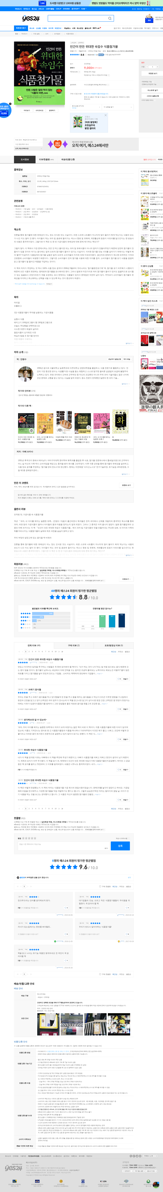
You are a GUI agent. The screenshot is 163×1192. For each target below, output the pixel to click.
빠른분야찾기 (21, 28)
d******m (33, 783)
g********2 (33, 662)
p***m (144, 306)
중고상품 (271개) (77, 107)
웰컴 (16, 34)
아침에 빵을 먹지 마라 (64, 437)
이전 (22, 651)
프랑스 (89, 123)
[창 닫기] (105, 115)
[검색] (110, 18)
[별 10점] (35, 838)
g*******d (33, 693)
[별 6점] (29, 838)
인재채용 (15, 1156)
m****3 (32, 753)
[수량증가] (157, 66)
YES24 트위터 (137, 1156)
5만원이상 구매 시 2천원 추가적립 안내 (109, 75)
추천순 (120, 652)
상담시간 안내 (151, 1171)
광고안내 (66, 1156)
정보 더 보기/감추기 (86, 55)
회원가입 (139, 9)
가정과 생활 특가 (29, 217)
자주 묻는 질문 (139, 1171)
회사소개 (8, 1156)
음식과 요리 (154, 235)
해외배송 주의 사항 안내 (153, 82)
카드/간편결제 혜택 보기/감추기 (108, 85)
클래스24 (88, 28)
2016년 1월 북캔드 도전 (149, 310)
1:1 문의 (66, 1051)
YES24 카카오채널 (131, 1156)
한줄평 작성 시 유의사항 (129, 838)
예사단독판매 (127, 28)
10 (56, 651)
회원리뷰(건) (93, 55)
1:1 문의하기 (128, 1171)
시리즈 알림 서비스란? (155, 100)
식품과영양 (70, 34)
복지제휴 (81, 1156)
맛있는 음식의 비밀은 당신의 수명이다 (35, 395)
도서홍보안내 (57, 1156)
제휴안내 (74, 1156)
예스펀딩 (80, 28)
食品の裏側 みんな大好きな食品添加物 (120, 51)
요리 (46, 34)
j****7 (122, 941)
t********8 (60, 941)
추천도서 (155, 28)
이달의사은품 (138, 28)
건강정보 (35, 212)
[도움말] (79, 72)
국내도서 (24, 34)
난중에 (143, 356)
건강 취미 (26, 212)
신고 (51, 662)
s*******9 (145, 352)
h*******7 (60, 968)
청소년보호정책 (46, 1156)
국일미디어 (82, 51)
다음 (59, 651)
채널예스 (67, 28)
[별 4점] (26, 838)
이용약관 (23, 1156)
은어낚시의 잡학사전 (148, 333)
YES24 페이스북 (134, 1156)
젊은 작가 (117, 28)
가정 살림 (36, 34)
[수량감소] (147, 66)
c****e (144, 329)
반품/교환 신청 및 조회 (55, 1051)
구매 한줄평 (106, 886)
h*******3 (60, 915)
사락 (73, 28)
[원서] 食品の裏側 (156, 175)
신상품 (38, 28)
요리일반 (57, 34)
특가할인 (147, 28)
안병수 (72, 51)
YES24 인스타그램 (140, 1156)
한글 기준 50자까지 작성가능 (30, 844)
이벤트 (44, 28)
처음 (19, 651)
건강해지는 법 (45, 212)
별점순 (127, 652)
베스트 (32, 28)
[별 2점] (23, 838)
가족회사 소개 (150, 1155)
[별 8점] (32, 838)
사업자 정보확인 (73, 1170)
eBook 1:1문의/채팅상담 (146, 1167)
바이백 (51, 28)
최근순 (113, 652)
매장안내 (58, 28)
